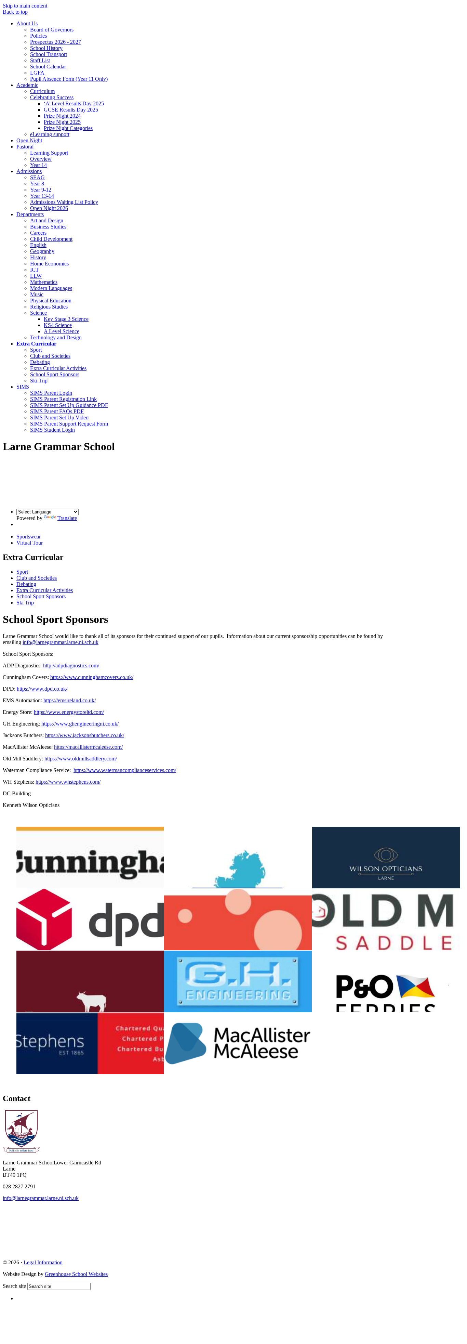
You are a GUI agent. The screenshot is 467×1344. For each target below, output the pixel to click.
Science (38, 313)
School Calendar (48, 66)
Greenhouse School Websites (76, 1274)
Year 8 (37, 183)
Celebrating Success (52, 97)
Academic (27, 85)
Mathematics (43, 282)
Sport (36, 350)
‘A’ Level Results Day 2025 (74, 103)
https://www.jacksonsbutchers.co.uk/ (84, 735)
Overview (41, 159)
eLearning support (49, 134)
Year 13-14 (42, 196)
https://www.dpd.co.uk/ (42, 689)
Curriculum (42, 91)
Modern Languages (51, 288)
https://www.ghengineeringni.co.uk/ (80, 724)
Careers (38, 233)
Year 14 (38, 165)
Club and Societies (50, 356)
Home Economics (49, 263)
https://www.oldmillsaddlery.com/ (80, 758)
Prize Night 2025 (62, 122)
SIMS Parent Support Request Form (69, 424)
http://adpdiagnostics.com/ (71, 665)
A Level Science (61, 331)
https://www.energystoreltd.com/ (69, 712)
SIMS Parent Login (51, 393)
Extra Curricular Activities (58, 368)
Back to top (15, 12)
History (38, 257)
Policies (38, 36)
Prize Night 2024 (62, 116)
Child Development (51, 239)
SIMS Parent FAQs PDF (57, 411)
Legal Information (43, 1262)
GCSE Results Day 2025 (71, 110)
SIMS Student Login (52, 430)
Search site (14, 1286)
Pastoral (25, 146)
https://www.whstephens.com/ (68, 782)
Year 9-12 (40, 190)
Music (36, 294)
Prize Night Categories (68, 128)
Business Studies (48, 227)
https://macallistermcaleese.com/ (88, 747)
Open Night (29, 140)
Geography (42, 251)
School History (46, 48)
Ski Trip (39, 380)
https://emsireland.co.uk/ (69, 700)
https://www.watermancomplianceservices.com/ (125, 770)
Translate (67, 518)
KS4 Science (58, 325)
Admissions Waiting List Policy (64, 202)
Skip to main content (25, 6)
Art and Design (46, 220)
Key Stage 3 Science (66, 319)
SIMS (22, 387)
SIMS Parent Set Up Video (59, 417)
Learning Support (49, 153)
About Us (27, 23)
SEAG (37, 177)
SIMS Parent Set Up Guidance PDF (69, 405)
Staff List (40, 60)
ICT (34, 270)
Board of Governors (52, 29)
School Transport (48, 54)
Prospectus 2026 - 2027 (55, 42)
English (38, 245)
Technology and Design (56, 337)
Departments (30, 214)
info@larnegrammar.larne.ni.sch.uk (60, 642)
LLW (36, 276)
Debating (40, 362)
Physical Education (50, 300)
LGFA (37, 73)
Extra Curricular (36, 344)
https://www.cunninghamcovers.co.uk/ (91, 677)
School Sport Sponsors (54, 374)
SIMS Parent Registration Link (63, 399)
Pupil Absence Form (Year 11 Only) (69, 79)
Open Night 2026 (49, 208)
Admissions (29, 171)
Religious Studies (49, 307)
